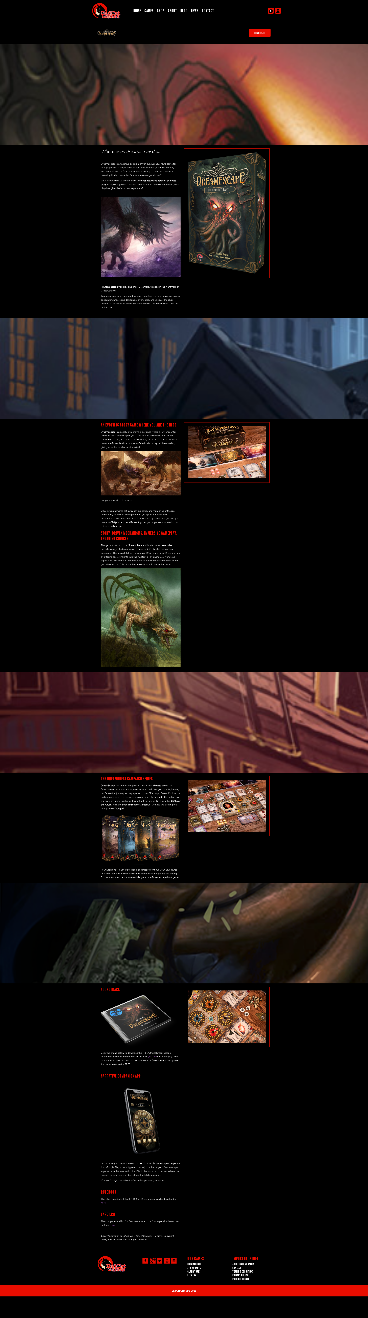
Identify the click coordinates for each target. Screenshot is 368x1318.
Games (149, 10)
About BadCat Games (243, 1264)
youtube (152, 1056)
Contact (208, 10)
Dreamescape (259, 32)
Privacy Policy (240, 1275)
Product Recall (240, 1279)
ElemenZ (191, 1275)
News (195, 10)
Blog (184, 10)
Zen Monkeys (194, 1268)
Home (137, 10)
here (103, 1203)
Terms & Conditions (242, 1271)
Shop (160, 10)
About (172, 10)
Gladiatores (194, 1271)
